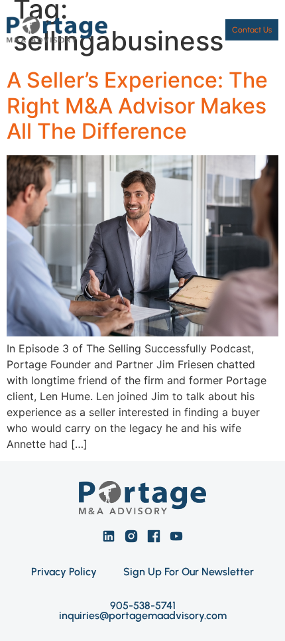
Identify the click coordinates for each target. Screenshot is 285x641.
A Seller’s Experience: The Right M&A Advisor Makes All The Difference (137, 105)
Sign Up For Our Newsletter (188, 571)
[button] (201, 29)
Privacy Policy (64, 571)
